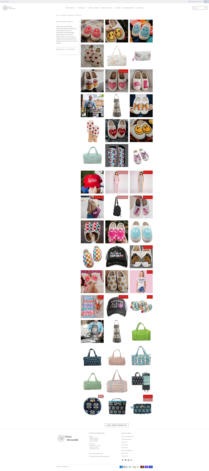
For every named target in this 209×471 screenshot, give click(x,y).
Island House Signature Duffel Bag (141, 356)
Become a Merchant (127, 439)
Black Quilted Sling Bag (116, 207)
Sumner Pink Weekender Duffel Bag (116, 381)
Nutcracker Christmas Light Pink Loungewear (116, 182)
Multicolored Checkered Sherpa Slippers (92, 256)
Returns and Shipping (127, 450)
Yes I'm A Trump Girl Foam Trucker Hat (92, 182)
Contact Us (124, 442)
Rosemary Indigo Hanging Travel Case (141, 381)
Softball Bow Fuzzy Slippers (141, 105)
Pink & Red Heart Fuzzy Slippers (116, 80)
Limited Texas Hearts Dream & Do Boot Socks (116, 155)
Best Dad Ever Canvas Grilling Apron (116, 331)
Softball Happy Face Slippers (116, 31)
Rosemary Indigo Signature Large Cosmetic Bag (141, 407)
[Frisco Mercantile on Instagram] (128, 460)
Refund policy (125, 453)
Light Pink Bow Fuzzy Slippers (141, 156)
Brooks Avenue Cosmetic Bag (141, 55)
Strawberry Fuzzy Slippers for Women (92, 130)
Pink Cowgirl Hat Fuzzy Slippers (92, 80)
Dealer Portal (125, 456)
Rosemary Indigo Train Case (116, 406)
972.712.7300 (5, 1)
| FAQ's (118, 8)
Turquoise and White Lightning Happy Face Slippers (141, 31)
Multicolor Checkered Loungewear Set (141, 182)
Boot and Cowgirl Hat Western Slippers (141, 80)
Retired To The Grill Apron (92, 105)
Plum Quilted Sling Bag (92, 207)
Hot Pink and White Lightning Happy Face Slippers (92, 31)
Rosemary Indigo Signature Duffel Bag (92, 356)
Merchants (71, 8)
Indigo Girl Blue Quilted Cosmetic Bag (141, 306)
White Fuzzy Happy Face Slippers (141, 130)
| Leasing (139, 8)
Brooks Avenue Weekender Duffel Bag (116, 55)
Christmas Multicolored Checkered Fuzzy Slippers (92, 231)
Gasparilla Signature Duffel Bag (116, 356)
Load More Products (117, 425)
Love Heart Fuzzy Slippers (116, 130)
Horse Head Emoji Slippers (141, 256)
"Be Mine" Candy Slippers (92, 281)
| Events (82, 8)
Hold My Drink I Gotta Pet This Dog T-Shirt (141, 281)
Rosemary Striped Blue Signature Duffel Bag (92, 155)
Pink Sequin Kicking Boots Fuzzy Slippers (141, 207)
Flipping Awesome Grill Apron (92, 331)
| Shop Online (106, 8)
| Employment (128, 8)
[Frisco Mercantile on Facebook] (123, 460)
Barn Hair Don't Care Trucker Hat (116, 306)
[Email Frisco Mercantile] (131, 460)
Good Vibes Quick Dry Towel (92, 306)
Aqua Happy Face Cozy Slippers (141, 231)
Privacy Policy (125, 447)
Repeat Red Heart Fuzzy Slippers (92, 55)
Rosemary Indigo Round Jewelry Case (92, 406)
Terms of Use (125, 444)
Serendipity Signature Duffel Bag (92, 381)
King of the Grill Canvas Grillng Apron (116, 105)
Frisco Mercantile (64, 466)
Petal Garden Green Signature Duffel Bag (141, 331)
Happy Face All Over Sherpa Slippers (116, 281)
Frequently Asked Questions (96, 453)
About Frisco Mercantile (127, 436)
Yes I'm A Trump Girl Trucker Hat (116, 256)
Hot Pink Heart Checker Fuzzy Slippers (116, 231)
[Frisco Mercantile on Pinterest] (126, 460)
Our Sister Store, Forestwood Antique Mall (99, 456)
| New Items (93, 8)
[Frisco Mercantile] (9, 8)
